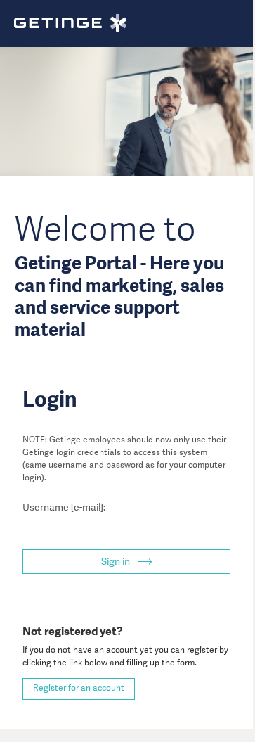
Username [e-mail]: (63, 507)
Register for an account (78, 688)
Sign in (116, 561)
